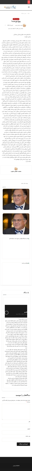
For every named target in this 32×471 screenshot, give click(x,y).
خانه (29, 13)
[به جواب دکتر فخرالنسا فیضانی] (16, 199)
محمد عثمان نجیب (18, 25)
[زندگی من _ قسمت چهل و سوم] (16, 223)
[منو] (29, 8)
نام (29, 422)
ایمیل (28, 429)
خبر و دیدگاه (23, 13)
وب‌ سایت (28, 436)
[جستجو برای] (3, 8)
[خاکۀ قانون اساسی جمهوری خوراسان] (16, 248)
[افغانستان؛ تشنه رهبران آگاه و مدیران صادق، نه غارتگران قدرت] (16, 273)
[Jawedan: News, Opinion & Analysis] (10, 7)
